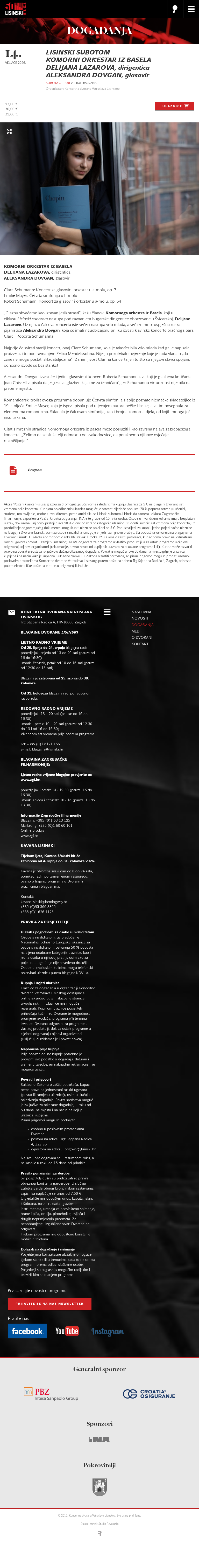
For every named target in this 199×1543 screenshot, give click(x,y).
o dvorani (142, 638)
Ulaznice (172, 106)
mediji (137, 631)
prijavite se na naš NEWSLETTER (50, 1304)
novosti (140, 618)
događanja (143, 625)
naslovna (141, 612)
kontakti (141, 644)
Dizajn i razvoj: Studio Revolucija (99, 1524)
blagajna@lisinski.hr (47, 749)
